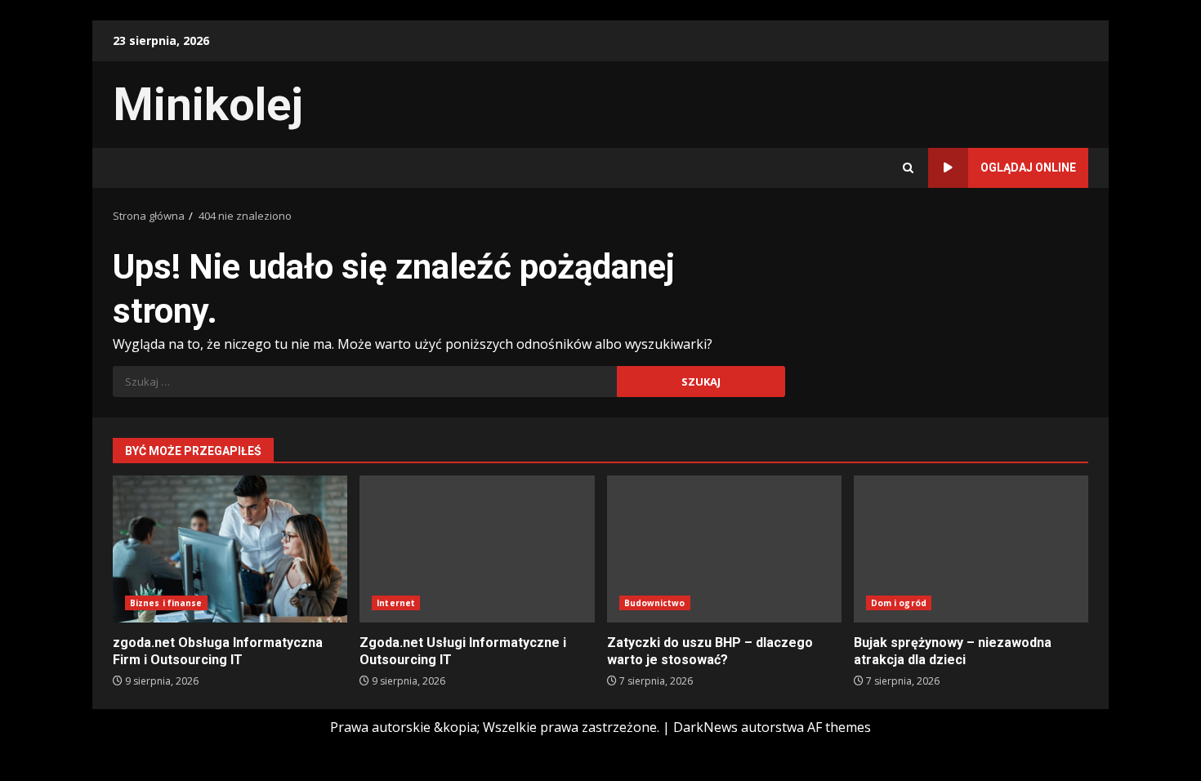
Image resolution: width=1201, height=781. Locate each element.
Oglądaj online (1028, 167)
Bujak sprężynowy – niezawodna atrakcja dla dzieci (971, 549)
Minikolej (208, 105)
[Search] (908, 168)
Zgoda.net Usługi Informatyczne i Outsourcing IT (476, 549)
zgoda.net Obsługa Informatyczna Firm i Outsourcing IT (230, 549)
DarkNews (705, 727)
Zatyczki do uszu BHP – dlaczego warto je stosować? (724, 549)
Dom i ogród (898, 603)
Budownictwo (654, 603)
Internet (396, 603)
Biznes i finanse (166, 603)
